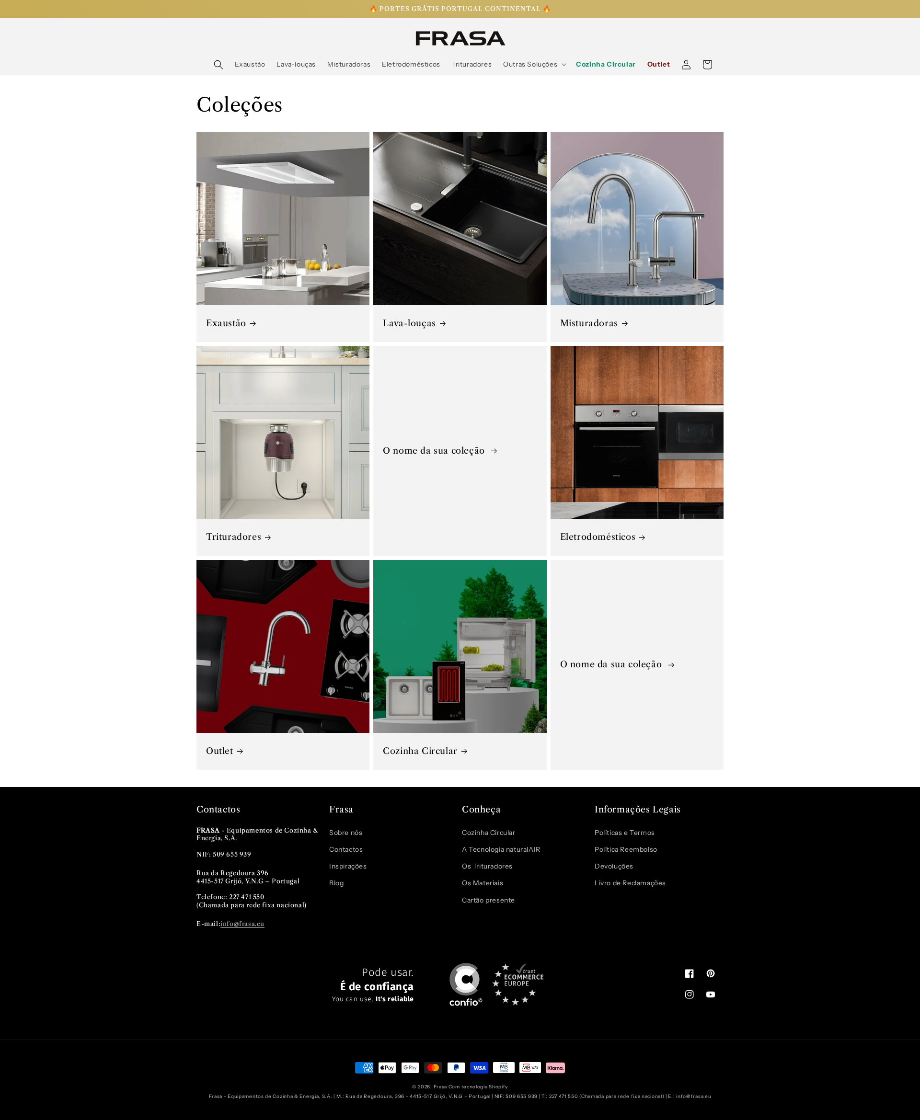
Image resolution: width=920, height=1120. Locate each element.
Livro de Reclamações (630, 883)
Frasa (441, 1087)
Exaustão (226, 323)
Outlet (219, 751)
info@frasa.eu (242, 923)
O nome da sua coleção (435, 451)
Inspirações (348, 866)
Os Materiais (482, 883)
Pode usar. (373, 985)
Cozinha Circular (420, 751)
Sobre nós (345, 832)
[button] (218, 64)
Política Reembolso (626, 849)
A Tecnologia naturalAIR (501, 849)
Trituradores (233, 537)
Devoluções (614, 866)
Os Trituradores (487, 866)
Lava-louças (409, 323)
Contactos (346, 849)
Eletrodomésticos (598, 537)
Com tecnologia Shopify (478, 1087)
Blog (336, 883)
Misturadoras (589, 323)
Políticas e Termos (625, 832)
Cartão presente (488, 900)
